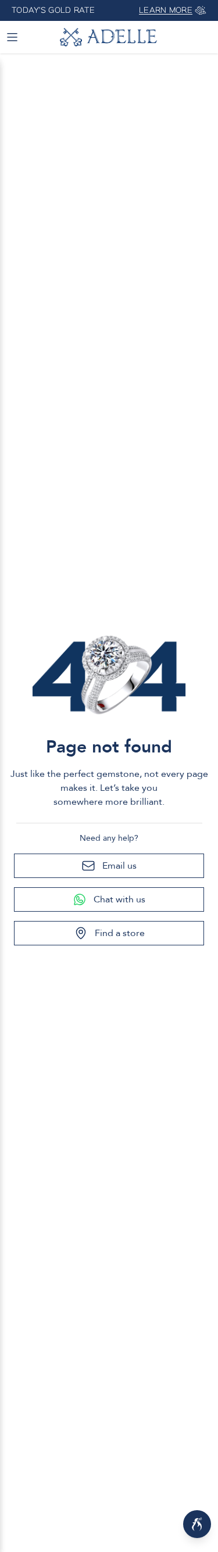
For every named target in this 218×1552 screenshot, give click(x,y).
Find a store (120, 933)
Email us (119, 865)
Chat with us (119, 899)
